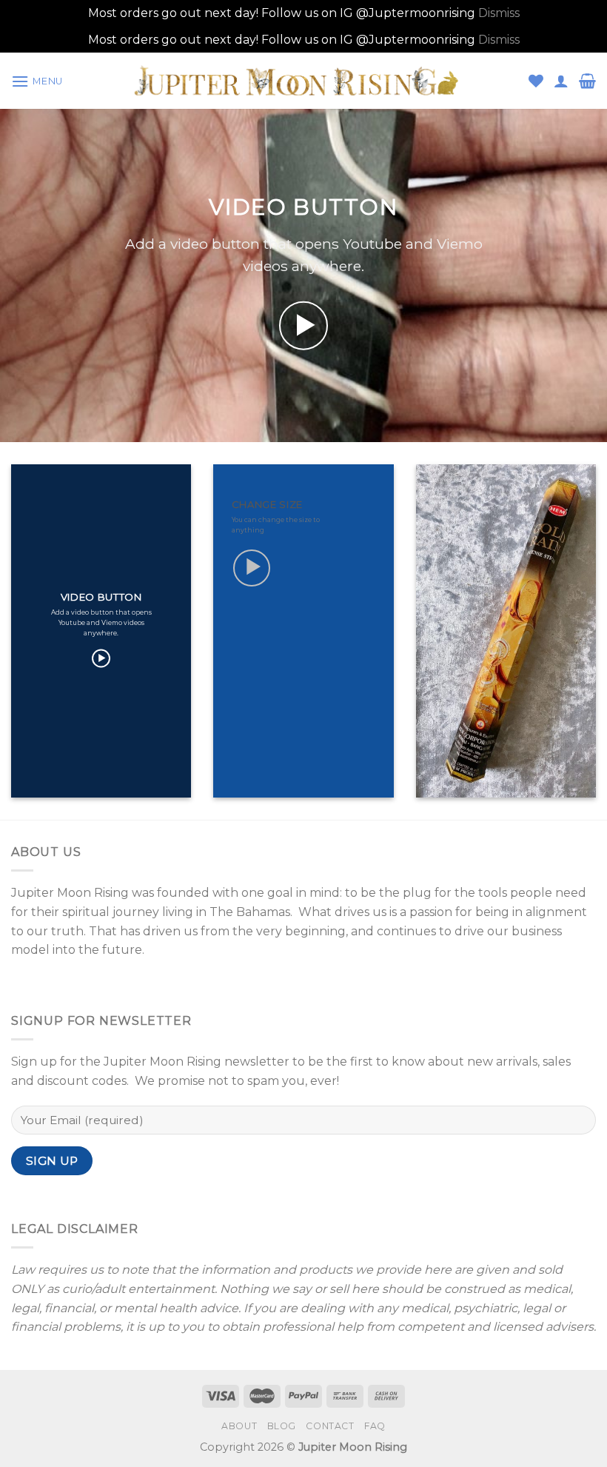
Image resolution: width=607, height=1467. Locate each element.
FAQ (375, 1425)
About (239, 1425)
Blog (281, 1425)
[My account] (561, 80)
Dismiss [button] (499, 13)
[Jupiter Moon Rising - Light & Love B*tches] (304, 80)
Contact (330, 1425)
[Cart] (587, 80)
